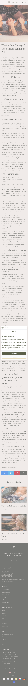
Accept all (14, 353)
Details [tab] (23, 332)
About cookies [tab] (14, 332)
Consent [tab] (5, 332)
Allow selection (14, 357)
